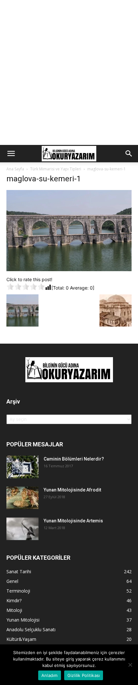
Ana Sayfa (15, 169)
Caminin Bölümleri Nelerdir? (74, 458)
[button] (11, 153)
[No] (130, 664)
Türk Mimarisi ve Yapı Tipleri (55, 169)
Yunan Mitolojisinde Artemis (73, 520)
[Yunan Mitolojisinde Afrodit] (22, 498)
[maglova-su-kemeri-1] (69, 269)
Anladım (49, 675)
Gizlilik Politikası (83, 675)
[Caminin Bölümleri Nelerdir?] (22, 467)
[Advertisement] (69, 72)
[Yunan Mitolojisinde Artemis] (22, 529)
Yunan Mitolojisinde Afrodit (72, 489)
